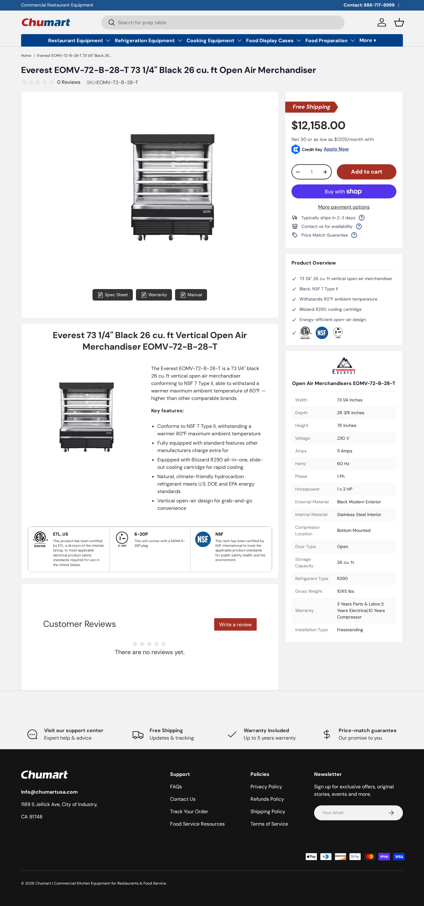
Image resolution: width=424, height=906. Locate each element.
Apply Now (336, 149)
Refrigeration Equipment (145, 40)
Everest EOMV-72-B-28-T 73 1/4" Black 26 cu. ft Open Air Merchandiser (74, 55)
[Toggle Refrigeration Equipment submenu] (179, 40)
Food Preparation (326, 40)
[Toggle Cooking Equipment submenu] (239, 40)
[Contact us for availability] (359, 226)
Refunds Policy (267, 799)
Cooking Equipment (210, 40)
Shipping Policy (267, 811)
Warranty (157, 294)
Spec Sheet (116, 294)
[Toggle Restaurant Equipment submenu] (108, 40)
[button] (399, 22)
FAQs (176, 786)
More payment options (344, 207)
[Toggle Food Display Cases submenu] (298, 40)
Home (26, 55)
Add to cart (366, 171)
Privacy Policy (266, 786)
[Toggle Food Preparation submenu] (352, 40)
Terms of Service (269, 824)
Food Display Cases (270, 40)
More (365, 40)
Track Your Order (189, 811)
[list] (172, 197)
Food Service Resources (197, 824)
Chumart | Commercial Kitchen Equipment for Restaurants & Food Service (100, 883)
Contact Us (183, 799)
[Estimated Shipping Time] (362, 218)
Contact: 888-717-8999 (369, 5)
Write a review (235, 624)
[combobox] (222, 22)
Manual (194, 294)
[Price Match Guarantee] (354, 235)
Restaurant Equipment (75, 40)
